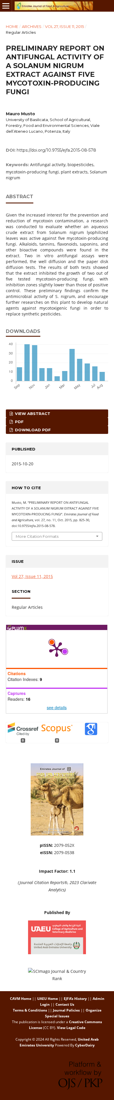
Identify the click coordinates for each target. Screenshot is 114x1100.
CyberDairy (85, 1045)
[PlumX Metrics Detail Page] (56, 648)
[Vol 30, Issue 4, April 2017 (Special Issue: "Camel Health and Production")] (57, 834)
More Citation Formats (37, 536)
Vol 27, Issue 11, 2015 (64, 26)
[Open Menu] (6, 6)
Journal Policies (66, 1010)
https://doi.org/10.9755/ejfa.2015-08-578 (56, 150)
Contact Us (65, 1004)
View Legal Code (71, 1027)
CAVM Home (20, 998)
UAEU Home (47, 998)
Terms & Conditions (30, 1010)
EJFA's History (75, 998)
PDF (19, 421)
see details (57, 707)
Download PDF (32, 429)
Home (12, 26)
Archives (32, 26)
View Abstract (32, 413)
